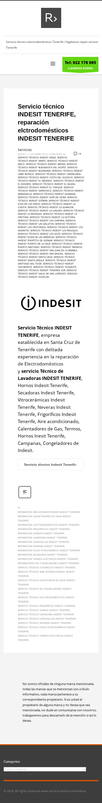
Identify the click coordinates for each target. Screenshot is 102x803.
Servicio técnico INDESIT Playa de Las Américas (50, 235)
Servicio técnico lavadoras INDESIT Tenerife (46, 614)
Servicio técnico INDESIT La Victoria (52, 217)
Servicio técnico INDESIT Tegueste (54, 267)
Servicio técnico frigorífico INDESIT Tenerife (46, 605)
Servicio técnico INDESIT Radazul (61, 247)
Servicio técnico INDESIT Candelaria (58, 174)
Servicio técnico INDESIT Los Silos (39, 233)
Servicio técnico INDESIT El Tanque (40, 187)
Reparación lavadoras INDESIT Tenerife (42, 537)
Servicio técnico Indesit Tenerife (50, 464)
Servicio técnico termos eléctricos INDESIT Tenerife (45, 638)
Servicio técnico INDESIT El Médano (51, 179)
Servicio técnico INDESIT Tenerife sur (41, 270)
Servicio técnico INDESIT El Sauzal (53, 184)
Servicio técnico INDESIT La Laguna (40, 210)
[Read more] (25, 497)
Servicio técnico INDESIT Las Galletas (47, 222)
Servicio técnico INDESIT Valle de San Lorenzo (47, 272)
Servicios (25, 149)
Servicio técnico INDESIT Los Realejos (54, 230)
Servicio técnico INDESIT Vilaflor (47, 275)
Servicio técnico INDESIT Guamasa (54, 194)
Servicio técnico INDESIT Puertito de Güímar (47, 238)
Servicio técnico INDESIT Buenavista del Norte (47, 165)
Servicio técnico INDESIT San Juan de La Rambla (47, 250)
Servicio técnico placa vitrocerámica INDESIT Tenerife (46, 629)
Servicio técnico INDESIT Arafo (42, 159)
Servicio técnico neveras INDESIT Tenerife (44, 623)
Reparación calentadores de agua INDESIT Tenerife (44, 518)
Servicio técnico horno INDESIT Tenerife (44, 610)
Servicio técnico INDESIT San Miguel (40, 253)
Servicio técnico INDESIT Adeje (37, 157)
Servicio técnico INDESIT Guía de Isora (42, 197)
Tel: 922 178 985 (80, 62)
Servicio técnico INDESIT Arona (45, 164)
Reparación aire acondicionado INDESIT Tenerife (49, 512)
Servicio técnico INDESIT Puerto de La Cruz (46, 242)
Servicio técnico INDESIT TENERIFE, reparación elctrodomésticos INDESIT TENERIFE (47, 122)
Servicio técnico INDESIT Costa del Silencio (45, 177)
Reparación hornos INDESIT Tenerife (41, 533)
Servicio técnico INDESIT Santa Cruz (46, 255)
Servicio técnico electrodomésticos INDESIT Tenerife (46, 599)
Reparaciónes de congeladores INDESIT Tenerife (48, 563)
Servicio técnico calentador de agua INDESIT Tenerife (46, 582)
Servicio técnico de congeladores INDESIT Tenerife (45, 591)
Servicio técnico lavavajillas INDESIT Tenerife (47, 618)
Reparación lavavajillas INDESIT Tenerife (43, 541)
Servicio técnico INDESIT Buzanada (48, 169)
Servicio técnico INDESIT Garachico (46, 189)
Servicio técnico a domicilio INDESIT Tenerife (46, 567)
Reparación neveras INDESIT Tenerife (41, 546)
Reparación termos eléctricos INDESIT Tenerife (48, 559)
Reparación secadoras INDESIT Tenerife (42, 554)
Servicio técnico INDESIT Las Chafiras (41, 220)
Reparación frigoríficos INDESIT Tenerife (44, 529)
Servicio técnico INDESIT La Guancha (51, 207)
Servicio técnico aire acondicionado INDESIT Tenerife (46, 574)
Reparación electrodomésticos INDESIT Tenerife (48, 524)
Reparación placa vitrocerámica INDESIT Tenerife (49, 550)
